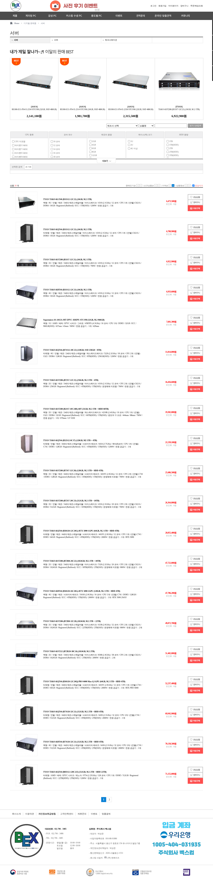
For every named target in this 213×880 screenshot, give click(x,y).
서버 (43, 23)
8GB (94, 152)
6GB (94, 148)
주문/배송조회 (196, 6)
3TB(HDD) (174, 155)
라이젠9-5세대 (20, 153)
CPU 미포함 (19, 141)
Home (16, 23)
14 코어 (56, 149)
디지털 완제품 (30, 23)
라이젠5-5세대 (20, 145)
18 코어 (56, 157)
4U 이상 (134, 148)
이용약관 (29, 814)
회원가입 (162, 6)
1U (131, 141)
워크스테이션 (111, 40)
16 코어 (56, 153)
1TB (171, 141)
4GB (94, 145)
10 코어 (56, 141)
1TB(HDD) (174, 145)
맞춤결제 (106, 814)
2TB (171, 148)
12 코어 (56, 145)
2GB (94, 141)
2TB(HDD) (174, 152)
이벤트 (94, 814)
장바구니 (184, 6)
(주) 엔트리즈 (113, 858)
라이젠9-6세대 (20, 157)
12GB (94, 155)
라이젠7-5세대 (20, 149)
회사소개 (16, 814)
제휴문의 (82, 814)
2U (131, 145)
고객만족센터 (66, 814)
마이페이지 (173, 6)
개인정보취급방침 (47, 814)
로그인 (153, 6)
